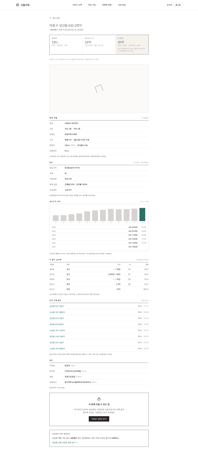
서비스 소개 (77, 4)
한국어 (169, 5)
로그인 (178, 5)
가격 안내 (122, 5)
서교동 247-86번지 (57, 348)
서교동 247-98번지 (57, 312)
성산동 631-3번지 (57, 306)
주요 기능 (92, 4)
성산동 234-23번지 (57, 336)
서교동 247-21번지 (57, 330)
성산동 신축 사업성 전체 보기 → (65, 442)
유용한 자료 (107, 4)
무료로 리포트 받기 (99, 419)
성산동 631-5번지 (57, 342)
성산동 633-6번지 (57, 324)
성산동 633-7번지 (57, 318)
